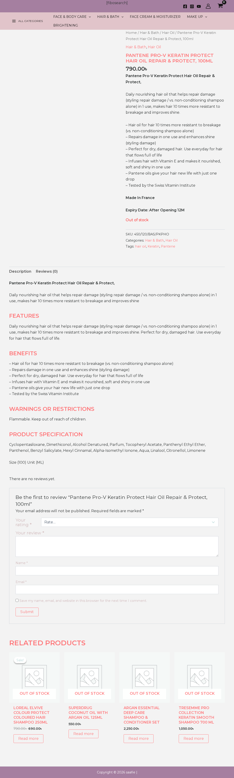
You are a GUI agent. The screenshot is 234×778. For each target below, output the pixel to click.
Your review (30, 533)
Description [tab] (20, 271)
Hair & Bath (149, 33)
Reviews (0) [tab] (47, 271)
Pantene (168, 246)
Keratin (153, 246)
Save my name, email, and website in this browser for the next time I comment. (83, 601)
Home (131, 33)
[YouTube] (199, 6)
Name (22, 563)
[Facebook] (185, 6)
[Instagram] (192, 6)
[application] (89, 16)
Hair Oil (168, 33)
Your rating (24, 522)
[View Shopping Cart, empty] (220, 6)
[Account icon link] (208, 6)
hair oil (140, 246)
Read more (28, 738)
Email (21, 582)
